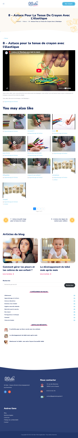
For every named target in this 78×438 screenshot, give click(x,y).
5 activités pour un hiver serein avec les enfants (25, 329)
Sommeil (6, 317)
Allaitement (7, 295)
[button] (68, 4)
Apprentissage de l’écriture (11, 101)
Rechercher (69, 285)
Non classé (66, 260)
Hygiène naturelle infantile (11, 306)
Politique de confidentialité (11, 420)
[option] (20, 257)
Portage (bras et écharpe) (11, 314)
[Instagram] (9, 391)
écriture (56, 179)
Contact (6, 422)
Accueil (18, 21)
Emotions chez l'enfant (13, 260)
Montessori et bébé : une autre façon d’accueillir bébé (27, 341)
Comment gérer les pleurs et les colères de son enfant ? (19, 268)
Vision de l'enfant (9, 320)
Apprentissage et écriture (11, 298)
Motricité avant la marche (51, 260)
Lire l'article (7, 274)
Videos (25, 21)
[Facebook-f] (5, 391)
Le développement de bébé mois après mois (55, 268)
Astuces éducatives (9, 301)
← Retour (5, 38)
